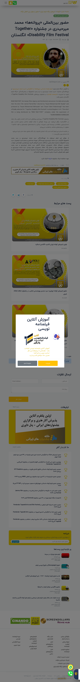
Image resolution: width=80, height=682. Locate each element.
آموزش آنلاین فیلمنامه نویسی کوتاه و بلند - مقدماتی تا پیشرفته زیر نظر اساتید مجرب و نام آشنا (37, 350)
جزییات (48, 363)
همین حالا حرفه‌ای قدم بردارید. (39, 355)
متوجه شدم (27, 363)
